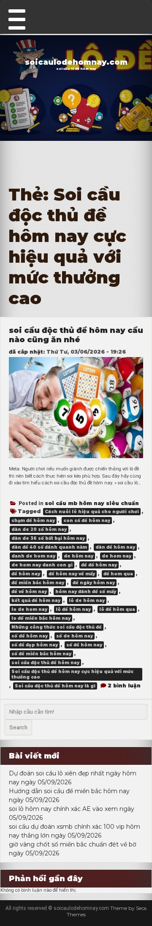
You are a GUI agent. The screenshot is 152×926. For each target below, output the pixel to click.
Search (18, 727)
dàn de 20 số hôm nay (39, 529)
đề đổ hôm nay (99, 565)
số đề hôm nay (84, 645)
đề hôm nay (25, 574)
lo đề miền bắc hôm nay (41, 618)
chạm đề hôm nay (33, 520)
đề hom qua (118, 574)
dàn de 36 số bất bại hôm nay (48, 538)
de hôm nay (78, 556)
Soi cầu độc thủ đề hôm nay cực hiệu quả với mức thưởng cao (72, 674)
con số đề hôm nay (86, 520)
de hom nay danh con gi (42, 565)
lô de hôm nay (87, 600)
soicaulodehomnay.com (76, 62)
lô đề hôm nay (73, 609)
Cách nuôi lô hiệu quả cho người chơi (92, 511)
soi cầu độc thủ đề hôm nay (45, 662)
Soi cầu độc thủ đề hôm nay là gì (55, 686)
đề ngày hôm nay (94, 582)
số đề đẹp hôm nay (34, 645)
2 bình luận (124, 685)
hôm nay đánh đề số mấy (85, 591)
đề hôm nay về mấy (72, 574)
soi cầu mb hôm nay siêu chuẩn (92, 503)
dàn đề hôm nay (115, 547)
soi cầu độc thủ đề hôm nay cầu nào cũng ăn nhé (76, 335)
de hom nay (116, 556)
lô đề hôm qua (117, 609)
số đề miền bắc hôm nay (41, 654)
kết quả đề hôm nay (35, 600)
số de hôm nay (74, 636)
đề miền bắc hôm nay (37, 582)
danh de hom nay (33, 556)
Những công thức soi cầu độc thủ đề (56, 627)
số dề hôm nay (29, 636)
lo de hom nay (29, 609)
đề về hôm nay (29, 591)
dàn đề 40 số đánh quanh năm (49, 547)
